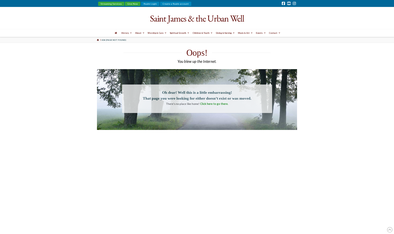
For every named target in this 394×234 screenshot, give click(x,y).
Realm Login (150, 3)
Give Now (132, 3)
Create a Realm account (176, 3)
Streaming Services (111, 3)
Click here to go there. (214, 103)
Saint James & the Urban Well (197, 18)
